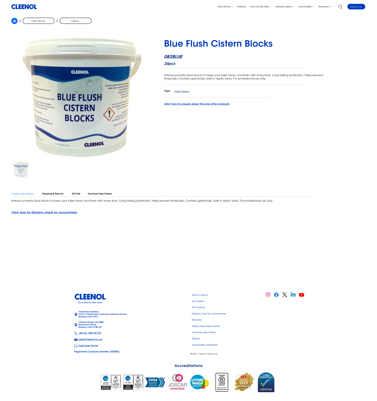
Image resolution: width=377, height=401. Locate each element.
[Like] (14, 21)
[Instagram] (268, 295)
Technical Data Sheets (204, 332)
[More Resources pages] (330, 6)
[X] (285, 295)
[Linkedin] (293, 295)
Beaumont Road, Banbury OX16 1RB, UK (91, 324)
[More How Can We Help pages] (270, 6)
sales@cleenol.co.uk (90, 340)
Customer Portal (88, 346)
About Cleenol (200, 294)
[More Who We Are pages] (232, 6)
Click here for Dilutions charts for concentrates (44, 212)
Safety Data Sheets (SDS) (206, 326)
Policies (196, 338)
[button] (241, 6)
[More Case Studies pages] (313, 6)
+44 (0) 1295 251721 (89, 333)
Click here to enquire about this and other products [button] (196, 104)
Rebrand (196, 319)
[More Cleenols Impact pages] (293, 6)
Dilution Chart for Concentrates (209, 313)
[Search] (340, 7)
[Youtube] (302, 295)
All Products (198, 307)
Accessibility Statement (205, 344)
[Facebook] (276, 295)
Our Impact (198, 301)
